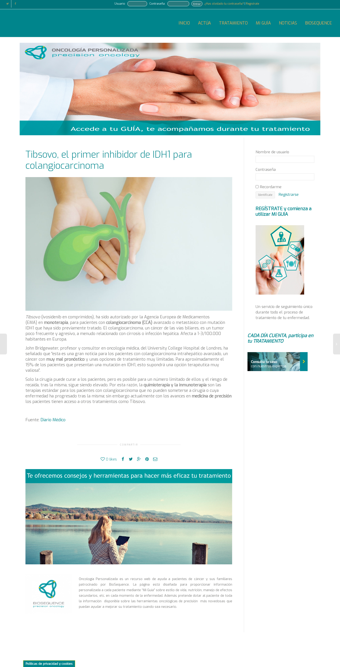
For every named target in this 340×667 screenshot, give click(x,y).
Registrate (252, 4)
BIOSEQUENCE (318, 23)
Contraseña (266, 169)
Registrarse (288, 194)
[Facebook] (15, 4)
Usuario (119, 4)
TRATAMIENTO (233, 23)
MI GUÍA (263, 23)
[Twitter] (7, 4)
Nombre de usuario (272, 151)
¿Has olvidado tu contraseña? (224, 4)
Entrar (197, 4)
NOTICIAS (288, 23)
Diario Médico (52, 420)
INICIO (184, 23)
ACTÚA (204, 23)
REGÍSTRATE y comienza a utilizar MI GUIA (284, 211)
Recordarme (270, 186)
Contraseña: (157, 4)
